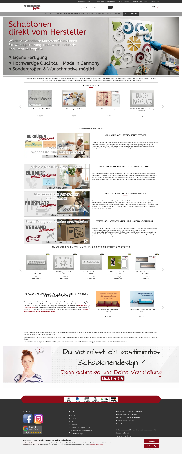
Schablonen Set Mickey (108, 109)
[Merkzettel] (153, 7)
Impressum (74, 418)
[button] (158, 7)
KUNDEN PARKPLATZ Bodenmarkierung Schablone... (142, 110)
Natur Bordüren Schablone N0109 (39, 109)
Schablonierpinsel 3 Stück (74, 109)
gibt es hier (136, 417)
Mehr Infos (151, 450)
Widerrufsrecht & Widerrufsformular (81, 431)
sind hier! (134, 414)
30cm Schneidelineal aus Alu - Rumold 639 (145, 273)
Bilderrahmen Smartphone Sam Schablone (118, 273)
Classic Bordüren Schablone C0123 (91, 273)
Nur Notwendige (152, 446)
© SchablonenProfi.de (122, 436)
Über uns (134, 14)
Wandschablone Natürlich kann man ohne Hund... (142, 310)
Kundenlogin (155, 1)
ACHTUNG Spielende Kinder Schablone (63, 273)
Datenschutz (74, 425)
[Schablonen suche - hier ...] (110, 7)
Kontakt (73, 415)
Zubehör (118, 14)
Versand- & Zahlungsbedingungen (81, 428)
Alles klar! (152, 441)
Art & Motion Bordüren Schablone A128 (36, 273)
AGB (72, 421)
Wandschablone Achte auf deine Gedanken (108, 310)
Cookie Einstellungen (77, 434)
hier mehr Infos (129, 424)
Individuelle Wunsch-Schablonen (106, 1)
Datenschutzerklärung (96, 444)
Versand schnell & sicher (140, 1)
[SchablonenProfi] (32, 7)
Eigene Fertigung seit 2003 (86, 1)
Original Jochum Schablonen (99, 14)
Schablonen (50, 14)
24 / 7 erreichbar (124, 1)
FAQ (125, 14)
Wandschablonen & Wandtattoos (71, 14)
